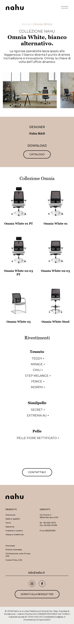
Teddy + (38, 358)
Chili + (38, 370)
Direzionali (10, 515)
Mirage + (38, 364)
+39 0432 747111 (49, 523)
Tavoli (8, 523)
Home (26, 24)
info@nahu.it (36, 572)
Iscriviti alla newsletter (37, 594)
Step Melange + (38, 375)
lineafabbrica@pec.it (55, 616)
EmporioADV (43, 619)
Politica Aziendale (14, 549)
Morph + (38, 387)
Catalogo (37, 154)
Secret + (38, 409)
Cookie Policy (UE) (14, 560)
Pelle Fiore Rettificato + (38, 438)
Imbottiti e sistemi (14, 530)
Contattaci (37, 472)
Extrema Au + (38, 415)
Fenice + (38, 381)
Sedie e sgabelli (13, 519)
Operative (10, 527)
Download (10, 546)
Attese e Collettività (15, 534)
